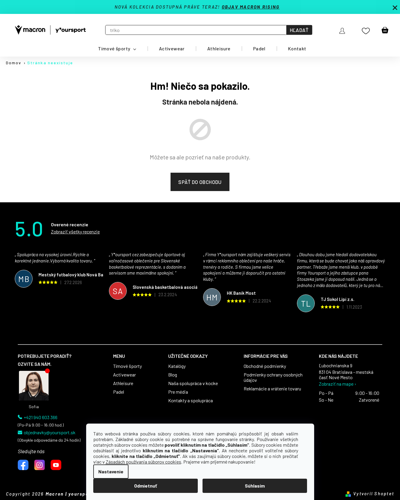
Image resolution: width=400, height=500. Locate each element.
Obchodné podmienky (265, 366)
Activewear (124, 374)
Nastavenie (110, 471)
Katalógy (177, 366)
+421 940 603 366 (40, 417)
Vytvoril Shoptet (373, 493)
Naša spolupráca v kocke (193, 383)
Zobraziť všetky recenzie (75, 231)
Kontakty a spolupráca (190, 400)
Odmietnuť (145, 485)
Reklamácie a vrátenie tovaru (272, 388)
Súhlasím (255, 485)
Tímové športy (127, 366)
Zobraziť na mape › (337, 384)
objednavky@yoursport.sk (49, 432)
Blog (172, 374)
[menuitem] (117, 48)
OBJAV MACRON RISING (251, 6)
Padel (118, 392)
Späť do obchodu (199, 182)
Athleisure (123, 383)
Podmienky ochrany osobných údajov (273, 377)
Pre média (178, 392)
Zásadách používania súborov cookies (143, 461)
